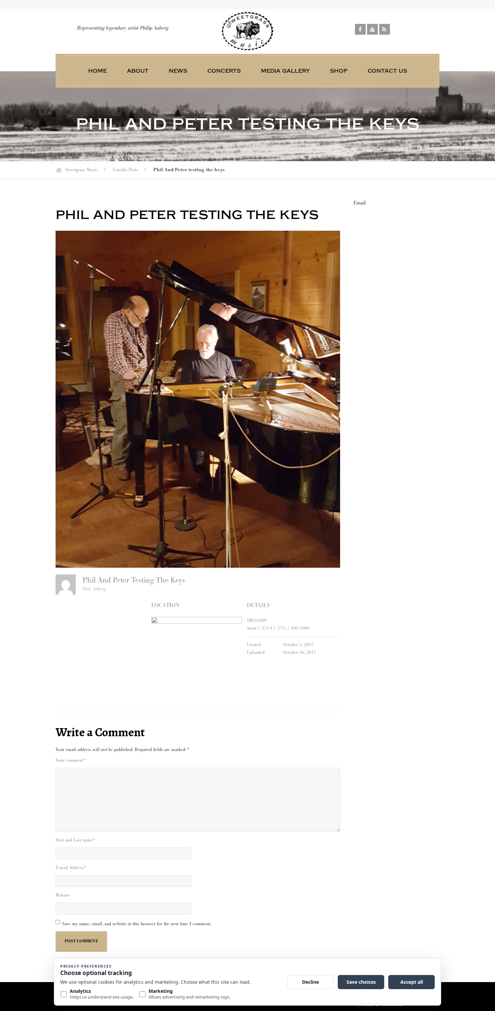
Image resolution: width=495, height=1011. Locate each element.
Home (97, 70)
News (178, 70)
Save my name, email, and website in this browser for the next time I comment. (136, 924)
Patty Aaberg (94, 589)
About (137, 70)
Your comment (71, 760)
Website (63, 895)
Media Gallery (285, 70)
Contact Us (387, 70)
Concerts (224, 70)
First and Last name (75, 840)
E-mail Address (71, 868)
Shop (339, 70)
